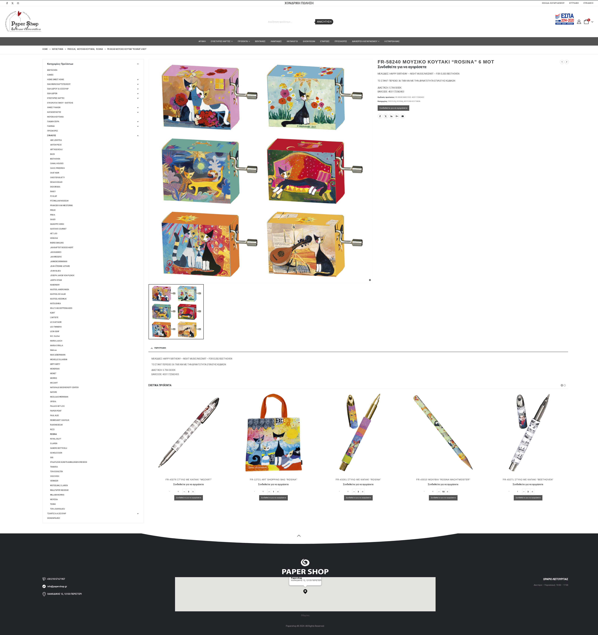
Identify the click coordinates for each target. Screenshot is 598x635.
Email (402, 116)
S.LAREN (53, 443)
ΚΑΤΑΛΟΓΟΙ (292, 41)
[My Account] (579, 22)
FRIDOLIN (392, 101)
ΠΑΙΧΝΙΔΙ (51, 126)
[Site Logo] (23, 21)
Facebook (380, 116)
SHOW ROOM (309, 41)
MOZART (54, 383)
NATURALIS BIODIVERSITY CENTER (64, 387)
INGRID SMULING (57, 243)
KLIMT (52, 313)
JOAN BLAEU (55, 271)
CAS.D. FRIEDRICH (57, 168)
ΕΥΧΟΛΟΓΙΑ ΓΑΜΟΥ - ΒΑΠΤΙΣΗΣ (60, 103)
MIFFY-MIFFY (55, 364)
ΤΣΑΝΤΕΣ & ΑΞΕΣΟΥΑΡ (56, 513)
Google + (396, 116)
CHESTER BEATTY (57, 177)
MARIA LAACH (56, 341)
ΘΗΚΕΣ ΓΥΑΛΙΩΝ (53, 107)
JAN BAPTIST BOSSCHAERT (61, 247)
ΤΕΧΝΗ (53, 504)
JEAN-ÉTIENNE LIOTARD (60, 266)
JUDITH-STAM (56, 280)
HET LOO (53, 233)
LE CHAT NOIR (56, 322)
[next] (567, 62)
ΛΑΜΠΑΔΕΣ (276, 41)
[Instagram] (18, 3)
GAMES (50, 75)
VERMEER (54, 481)
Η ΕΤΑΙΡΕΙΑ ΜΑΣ (392, 41)
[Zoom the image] (305, 560)
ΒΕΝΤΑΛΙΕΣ (260, 41)
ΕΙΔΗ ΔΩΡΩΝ (52, 93)
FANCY (53, 191)
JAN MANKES (55, 252)
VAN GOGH (54, 476)
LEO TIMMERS (56, 327)
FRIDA (52, 215)
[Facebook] (7, 3)
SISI (51, 457)
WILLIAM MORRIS (57, 495)
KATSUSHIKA (55, 303)
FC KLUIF (53, 196)
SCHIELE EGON (56, 453)
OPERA (53, 401)
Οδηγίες (305, 615)
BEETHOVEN (52, 70)
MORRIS (53, 378)
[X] (12, 3)
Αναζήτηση (324, 21)
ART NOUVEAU (56, 149)
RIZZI (52, 429)
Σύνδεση (588, 3)
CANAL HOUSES (57, 163)
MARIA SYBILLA (56, 345)
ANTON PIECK (56, 145)
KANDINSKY (55, 285)
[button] (561, 385)
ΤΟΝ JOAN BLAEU (57, 509)
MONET (53, 373)
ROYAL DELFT (55, 439)
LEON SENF (54, 331)
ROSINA (400, 101)
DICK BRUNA (55, 187)
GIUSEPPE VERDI (57, 224)
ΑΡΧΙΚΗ (202, 41)
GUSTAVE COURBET (58, 229)
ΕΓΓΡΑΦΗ (574, 3)
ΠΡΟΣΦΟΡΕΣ (341, 41)
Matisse (53, 350)
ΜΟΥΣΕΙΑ (54, 499)
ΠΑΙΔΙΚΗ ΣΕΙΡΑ (53, 121)
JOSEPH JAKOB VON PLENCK (62, 275)
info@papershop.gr (57, 586)
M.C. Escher (55, 336)
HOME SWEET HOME (55, 79)
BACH (52, 154)
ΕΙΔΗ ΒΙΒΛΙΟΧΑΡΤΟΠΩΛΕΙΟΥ (59, 84)
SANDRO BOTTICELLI (58, 448)
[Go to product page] (189, 432)
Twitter (385, 116)
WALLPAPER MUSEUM (59, 490)
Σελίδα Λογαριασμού (553, 3)
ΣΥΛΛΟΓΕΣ (51, 135)
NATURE (53, 392)
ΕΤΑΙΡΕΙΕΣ (325, 41)
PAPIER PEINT (56, 411)
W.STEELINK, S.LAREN (59, 485)
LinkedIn (391, 116)
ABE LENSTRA (56, 140)
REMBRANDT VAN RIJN (59, 420)
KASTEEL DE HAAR (58, 294)
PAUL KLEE (54, 415)
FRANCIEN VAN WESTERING (61, 205)
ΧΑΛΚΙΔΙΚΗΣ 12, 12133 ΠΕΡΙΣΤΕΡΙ (64, 594)
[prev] (562, 62)
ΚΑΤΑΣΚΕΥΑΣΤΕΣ (54, 112)
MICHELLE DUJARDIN (58, 359)
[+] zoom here (296, 584)
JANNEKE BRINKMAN (58, 261)
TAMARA (54, 467)
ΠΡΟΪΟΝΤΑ (243, 41)
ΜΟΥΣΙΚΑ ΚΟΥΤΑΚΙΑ (412, 101)
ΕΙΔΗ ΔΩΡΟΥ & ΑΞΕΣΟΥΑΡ (58, 89)
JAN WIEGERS (56, 257)
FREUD (53, 210)
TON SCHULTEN (56, 471)
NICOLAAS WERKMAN (59, 397)
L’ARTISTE (54, 317)
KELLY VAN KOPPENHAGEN (61, 308)
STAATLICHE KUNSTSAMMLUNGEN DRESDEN (68, 462)
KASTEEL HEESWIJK (58, 299)
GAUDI (52, 219)
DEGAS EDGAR (56, 182)
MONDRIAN (54, 369)
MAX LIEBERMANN (57, 355)
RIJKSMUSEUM (56, 425)
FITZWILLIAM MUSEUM (59, 201)
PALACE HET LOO (57, 406)
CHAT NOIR (54, 173)
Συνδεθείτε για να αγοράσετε (393, 108)
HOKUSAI (54, 238)
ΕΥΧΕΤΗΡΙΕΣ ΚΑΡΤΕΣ (220, 41)
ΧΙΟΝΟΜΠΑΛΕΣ (53, 518)
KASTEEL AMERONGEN (59, 289)
